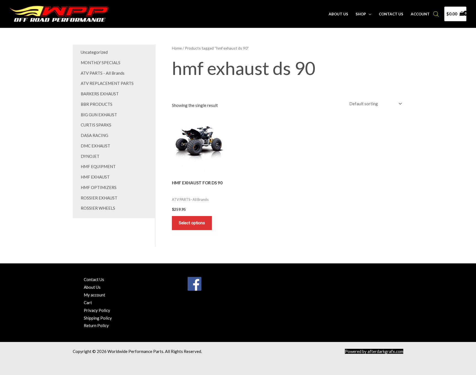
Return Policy (96, 325)
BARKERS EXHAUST (100, 93)
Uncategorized (94, 52)
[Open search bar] (436, 14)
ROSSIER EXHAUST (99, 197)
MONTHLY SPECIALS (100, 62)
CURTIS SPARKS (96, 124)
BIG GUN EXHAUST (99, 114)
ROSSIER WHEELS (98, 208)
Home (177, 48)
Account (420, 14)
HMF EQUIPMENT (98, 166)
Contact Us (391, 14)
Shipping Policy (98, 317)
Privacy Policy (97, 310)
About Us (338, 14)
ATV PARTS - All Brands (103, 73)
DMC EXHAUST (95, 145)
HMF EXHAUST (95, 176)
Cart (88, 302)
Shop (361, 14)
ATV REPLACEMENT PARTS (107, 83)
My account (94, 294)
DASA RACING (94, 135)
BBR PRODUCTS (96, 104)
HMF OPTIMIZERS (99, 187)
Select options (192, 222)
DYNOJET (90, 156)
